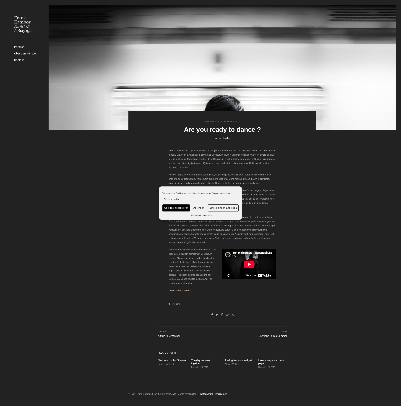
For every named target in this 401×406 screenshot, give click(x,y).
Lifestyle (210, 121)
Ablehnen (198, 208)
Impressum (207, 215)
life (173, 304)
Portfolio (19, 47)
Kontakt (19, 60)
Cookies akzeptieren (176, 208)
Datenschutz (195, 215)
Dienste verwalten (171, 199)
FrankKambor (224, 138)
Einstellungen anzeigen (223, 208)
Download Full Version (180, 290)
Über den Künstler (25, 53)
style (178, 304)
